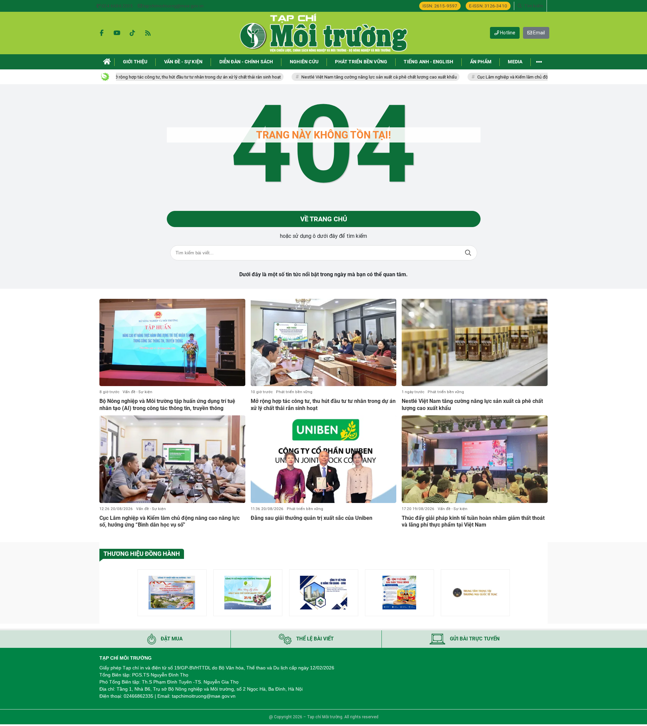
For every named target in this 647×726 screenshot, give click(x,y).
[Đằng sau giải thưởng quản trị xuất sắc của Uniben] (324, 459)
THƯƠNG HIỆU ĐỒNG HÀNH (141, 553)
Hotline (507, 32)
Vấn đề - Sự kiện (137, 392)
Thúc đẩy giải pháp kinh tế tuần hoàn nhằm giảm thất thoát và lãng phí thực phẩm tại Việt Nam (473, 521)
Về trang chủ (323, 219)
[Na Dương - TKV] (172, 592)
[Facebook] (101, 33)
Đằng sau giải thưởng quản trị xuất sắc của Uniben (311, 518)
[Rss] (148, 33)
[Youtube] (117, 33)
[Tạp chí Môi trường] (323, 33)
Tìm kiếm (468, 252)
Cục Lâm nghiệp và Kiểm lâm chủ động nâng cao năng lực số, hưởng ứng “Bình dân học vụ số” (543, 77)
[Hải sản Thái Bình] (399, 592)
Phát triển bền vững (294, 392)
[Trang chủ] (107, 61)
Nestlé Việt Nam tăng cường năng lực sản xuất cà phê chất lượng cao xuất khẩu (353, 77)
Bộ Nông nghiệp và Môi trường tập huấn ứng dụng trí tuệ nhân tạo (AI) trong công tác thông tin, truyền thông (167, 404)
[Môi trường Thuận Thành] (247, 592)
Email (538, 32)
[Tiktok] (132, 33)
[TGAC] (475, 592)
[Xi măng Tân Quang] (323, 592)
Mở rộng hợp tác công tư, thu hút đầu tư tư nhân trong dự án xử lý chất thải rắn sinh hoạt (170, 77)
